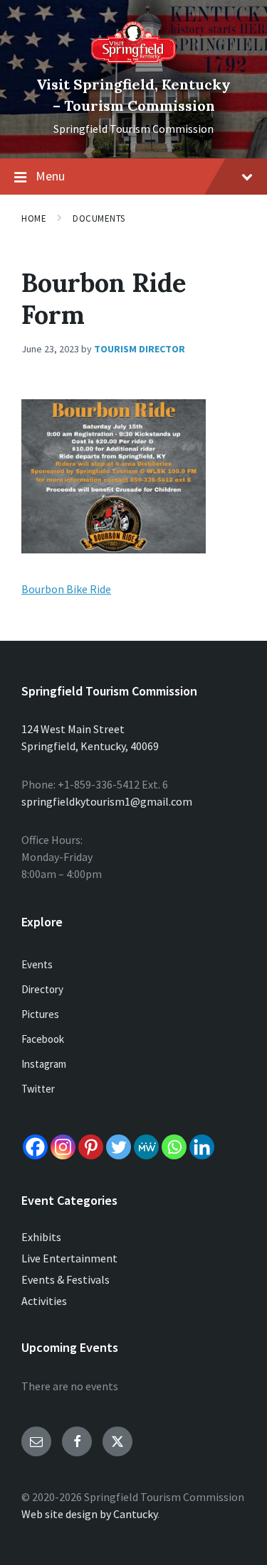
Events (37, 964)
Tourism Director (139, 348)
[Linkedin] (201, 1147)
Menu (50, 176)
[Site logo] (134, 60)
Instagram (43, 1064)
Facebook (42, 1039)
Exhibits (41, 1237)
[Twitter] (118, 1147)
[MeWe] (146, 1147)
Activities (44, 1301)
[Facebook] (35, 1147)
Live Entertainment (69, 1258)
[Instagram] (63, 1147)
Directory (42, 989)
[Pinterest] (90, 1147)
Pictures (40, 1014)
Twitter (38, 1088)
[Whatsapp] (174, 1147)
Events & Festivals (65, 1279)
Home (33, 218)
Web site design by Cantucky (89, 1514)
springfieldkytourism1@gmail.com (106, 801)
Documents (99, 218)
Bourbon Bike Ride (66, 589)
